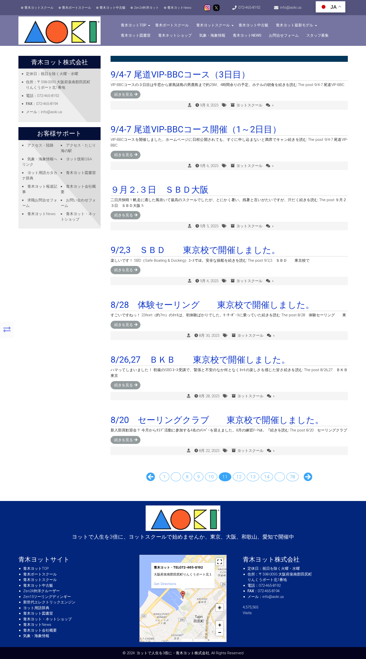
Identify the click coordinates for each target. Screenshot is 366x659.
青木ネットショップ (175, 35)
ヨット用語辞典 (36, 608)
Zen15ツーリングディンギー (47, 596)
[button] (183, 595)
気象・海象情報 (212, 35)
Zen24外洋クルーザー (41, 591)
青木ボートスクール (76, 7)
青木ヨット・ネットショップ (47, 619)
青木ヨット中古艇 (112, 7)
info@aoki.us (291, 7)
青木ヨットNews (179, 7)
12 (239, 477)
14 (267, 477)
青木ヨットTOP (133, 25)
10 (211, 477)
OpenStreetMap (217, 640)
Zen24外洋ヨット (146, 7)
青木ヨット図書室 (136, 35)
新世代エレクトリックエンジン (49, 602)
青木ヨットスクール (39, 7)
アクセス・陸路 (40, 145)
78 (292, 477)
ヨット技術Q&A (79, 159)
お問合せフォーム (284, 35)
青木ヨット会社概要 (40, 630)
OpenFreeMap (200, 640)
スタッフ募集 (317, 35)
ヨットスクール (249, 105)
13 (253, 477)
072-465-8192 (249, 7)
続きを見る (123, 94)
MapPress (187, 640)
